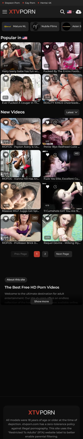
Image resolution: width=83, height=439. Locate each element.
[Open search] (62, 11)
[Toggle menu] (5, 12)
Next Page (62, 254)
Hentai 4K (45, 2)
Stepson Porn (12, 2)
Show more (41, 301)
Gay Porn (30, 2)
